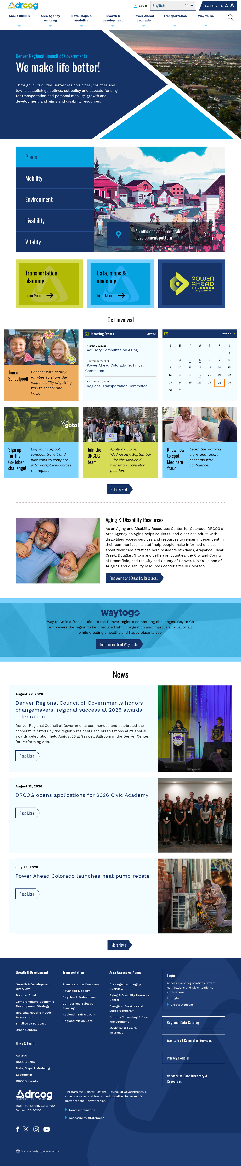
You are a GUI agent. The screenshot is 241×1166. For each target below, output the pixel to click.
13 (209, 367)
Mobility (33, 177)
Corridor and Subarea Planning (78, 1006)
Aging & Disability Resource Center (129, 997)
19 (199, 374)
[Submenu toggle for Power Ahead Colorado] (143, 26)
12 (199, 367)
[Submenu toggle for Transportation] (174, 26)
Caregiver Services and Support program (126, 1008)
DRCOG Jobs (25, 1062)
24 (180, 382)
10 (180, 367)
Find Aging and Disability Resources (134, 578)
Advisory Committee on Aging (112, 350)
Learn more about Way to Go (118, 644)
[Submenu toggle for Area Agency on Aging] (50, 26)
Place (31, 156)
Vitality (33, 241)
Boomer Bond (26, 995)
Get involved (119, 489)
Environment (39, 199)
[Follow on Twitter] (26, 1131)
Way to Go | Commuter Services (189, 1040)
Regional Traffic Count (79, 1014)
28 (219, 382)
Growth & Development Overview (33, 987)
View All (151, 333)
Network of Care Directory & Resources (187, 1078)
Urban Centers (26, 1030)
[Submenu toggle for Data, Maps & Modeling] (81, 26)
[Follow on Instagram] (36, 1131)
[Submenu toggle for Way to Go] (205, 26)
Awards (21, 1055)
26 (199, 382)
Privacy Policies (178, 1057)
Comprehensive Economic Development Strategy (35, 1004)
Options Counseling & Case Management (129, 1019)
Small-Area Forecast (31, 1023)
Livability (35, 220)
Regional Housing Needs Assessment (34, 1015)
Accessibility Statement (86, 1118)
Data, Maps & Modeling (33, 1068)
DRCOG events (27, 1081)
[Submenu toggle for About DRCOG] (19, 26)
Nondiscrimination (82, 1110)
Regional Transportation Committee (117, 386)
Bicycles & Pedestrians (79, 997)
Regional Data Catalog (183, 1022)
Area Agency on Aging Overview (125, 987)
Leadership (24, 1074)
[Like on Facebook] (17, 1131)
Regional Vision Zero (78, 1021)
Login (143, 5)
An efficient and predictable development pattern (159, 234)
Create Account (182, 1004)
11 (190, 367)
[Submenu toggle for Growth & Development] (112, 26)
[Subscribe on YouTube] (46, 1131)
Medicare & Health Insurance (123, 1030)
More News (118, 945)
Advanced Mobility (76, 991)
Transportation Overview (81, 984)
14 (219, 367)
